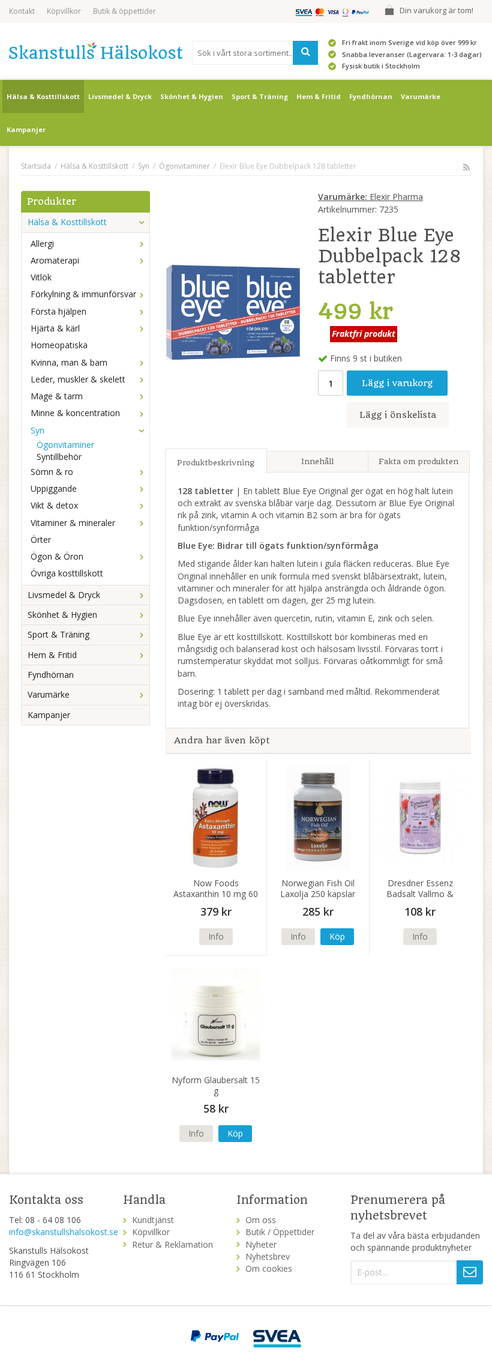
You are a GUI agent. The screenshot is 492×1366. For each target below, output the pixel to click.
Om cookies (268, 1268)
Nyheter (261, 1244)
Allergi (42, 243)
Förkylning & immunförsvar (83, 294)
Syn (37, 430)
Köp (337, 936)
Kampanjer (26, 129)
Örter (41, 539)
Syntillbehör (59, 456)
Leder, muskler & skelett (78, 379)
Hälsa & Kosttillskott (43, 96)
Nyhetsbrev (267, 1256)
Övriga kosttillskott (67, 573)
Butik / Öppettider (279, 1232)
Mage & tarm (57, 396)
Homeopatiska (59, 345)
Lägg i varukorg (397, 383)
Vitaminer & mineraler (73, 522)
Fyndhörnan (370, 96)
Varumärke (420, 96)
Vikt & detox (54, 505)
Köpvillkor (64, 11)
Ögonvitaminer (65, 444)
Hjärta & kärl (55, 328)
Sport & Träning (260, 96)
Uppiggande (54, 488)
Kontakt (22, 11)
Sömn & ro (52, 471)
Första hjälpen (58, 311)
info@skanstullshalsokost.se (63, 1232)
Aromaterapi (55, 260)
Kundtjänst (153, 1219)
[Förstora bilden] (233, 310)
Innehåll (317, 461)
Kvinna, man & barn (69, 362)
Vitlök (41, 277)
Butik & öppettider (124, 11)
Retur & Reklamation (172, 1244)
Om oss (260, 1219)
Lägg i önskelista (397, 414)
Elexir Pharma (370, 196)
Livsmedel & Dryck (120, 96)
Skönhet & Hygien (191, 96)
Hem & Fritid (318, 96)
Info (216, 936)
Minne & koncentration (75, 413)
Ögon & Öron (57, 556)
